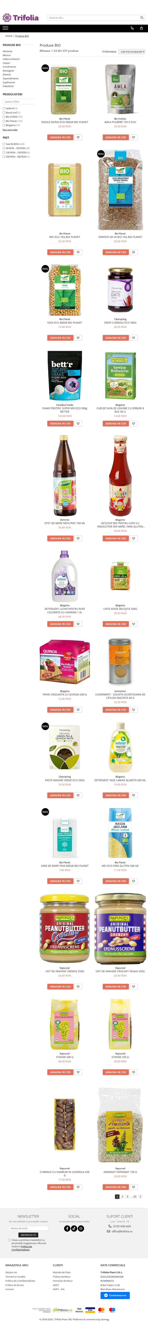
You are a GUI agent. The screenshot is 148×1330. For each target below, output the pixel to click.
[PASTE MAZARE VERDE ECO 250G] (65, 747)
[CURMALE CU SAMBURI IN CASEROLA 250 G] (65, 1124)
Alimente (7, 51)
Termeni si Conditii (15, 1276)
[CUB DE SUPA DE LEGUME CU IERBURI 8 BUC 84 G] (120, 375)
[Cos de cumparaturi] (141, 28)
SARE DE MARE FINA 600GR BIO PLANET (65, 865)
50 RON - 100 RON (15, 148)
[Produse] (6, 29)
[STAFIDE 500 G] (65, 1024)
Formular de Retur (63, 1280)
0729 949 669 (121, 1226)
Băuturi (7, 55)
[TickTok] (74, 1228)
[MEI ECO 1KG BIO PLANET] (65, 190)
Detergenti (8, 70)
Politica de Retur (61, 1276)
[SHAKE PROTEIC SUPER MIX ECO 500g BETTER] (65, 375)
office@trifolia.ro (121, 1231)
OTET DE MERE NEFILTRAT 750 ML (64, 523)
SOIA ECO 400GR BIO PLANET (64, 322)
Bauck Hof (11, 112)
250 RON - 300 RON (16, 156)
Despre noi (11, 1272)
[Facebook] (67, 1228)
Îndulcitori (8, 86)
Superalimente (10, 78)
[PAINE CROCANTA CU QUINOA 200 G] (65, 662)
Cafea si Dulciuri (11, 59)
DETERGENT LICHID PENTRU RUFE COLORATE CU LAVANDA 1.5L (65, 610)
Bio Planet (11, 121)
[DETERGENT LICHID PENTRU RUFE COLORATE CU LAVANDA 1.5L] (65, 576)
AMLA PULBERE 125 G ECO (120, 122)
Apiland (10, 108)
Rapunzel (65, 968)
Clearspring (120, 319)
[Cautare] (142, 18)
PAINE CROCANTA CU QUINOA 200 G (65, 694)
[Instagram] (81, 1228)
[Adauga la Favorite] (78, 137)
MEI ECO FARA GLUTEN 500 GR (120, 865)
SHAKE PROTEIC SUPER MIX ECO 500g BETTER (64, 409)
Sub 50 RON (12, 144)
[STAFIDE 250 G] (120, 1024)
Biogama (10, 125)
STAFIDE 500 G (64, 1057)
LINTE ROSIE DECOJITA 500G (120, 609)
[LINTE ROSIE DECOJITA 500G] (120, 576)
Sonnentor (120, 691)
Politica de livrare (14, 1285)
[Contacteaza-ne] (132, 28)
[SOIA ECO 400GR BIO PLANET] (65, 290)
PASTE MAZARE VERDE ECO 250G (64, 780)
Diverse (7, 74)
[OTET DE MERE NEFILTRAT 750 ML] (65, 475)
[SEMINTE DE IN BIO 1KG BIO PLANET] (120, 189)
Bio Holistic (12, 116)
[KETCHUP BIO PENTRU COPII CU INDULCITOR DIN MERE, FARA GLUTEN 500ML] (120, 475)
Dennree (64, 519)
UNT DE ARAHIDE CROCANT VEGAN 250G (120, 971)
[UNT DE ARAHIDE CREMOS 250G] (65, 928)
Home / (10, 36)
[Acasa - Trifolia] (21, 17)
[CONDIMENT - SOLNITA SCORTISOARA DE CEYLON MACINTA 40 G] (120, 662)
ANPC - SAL (59, 1289)
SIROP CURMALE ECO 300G (120, 322)
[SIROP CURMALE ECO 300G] (120, 290)
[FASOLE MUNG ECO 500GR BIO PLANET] (65, 89)
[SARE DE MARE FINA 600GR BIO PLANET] (65, 833)
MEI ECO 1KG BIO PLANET (64, 237)
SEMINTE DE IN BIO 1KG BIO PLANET (120, 237)
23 (134, 1196)
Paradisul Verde (64, 404)
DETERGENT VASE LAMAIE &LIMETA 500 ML (120, 780)
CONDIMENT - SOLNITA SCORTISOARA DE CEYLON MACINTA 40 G (120, 696)
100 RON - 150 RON (16, 152)
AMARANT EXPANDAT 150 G (120, 1172)
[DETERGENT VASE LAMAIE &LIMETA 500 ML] (120, 747)
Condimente (9, 66)
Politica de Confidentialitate (22, 1248)
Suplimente (9, 82)
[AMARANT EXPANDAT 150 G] (120, 1124)
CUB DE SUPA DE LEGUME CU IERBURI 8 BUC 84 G (120, 409)
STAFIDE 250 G (120, 1057)
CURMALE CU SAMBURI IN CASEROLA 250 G (65, 1173)
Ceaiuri (6, 63)
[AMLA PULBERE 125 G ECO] (120, 89)
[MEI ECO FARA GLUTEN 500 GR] (120, 833)
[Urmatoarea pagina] (140, 1196)
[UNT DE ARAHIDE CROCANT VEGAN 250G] (120, 929)
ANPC (56, 1285)
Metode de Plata (62, 1272)
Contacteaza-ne (117, 1295)
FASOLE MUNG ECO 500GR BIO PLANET (64, 122)
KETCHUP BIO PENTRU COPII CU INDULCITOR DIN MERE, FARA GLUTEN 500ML (120, 524)
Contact (9, 1289)
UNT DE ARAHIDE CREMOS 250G (64, 971)
